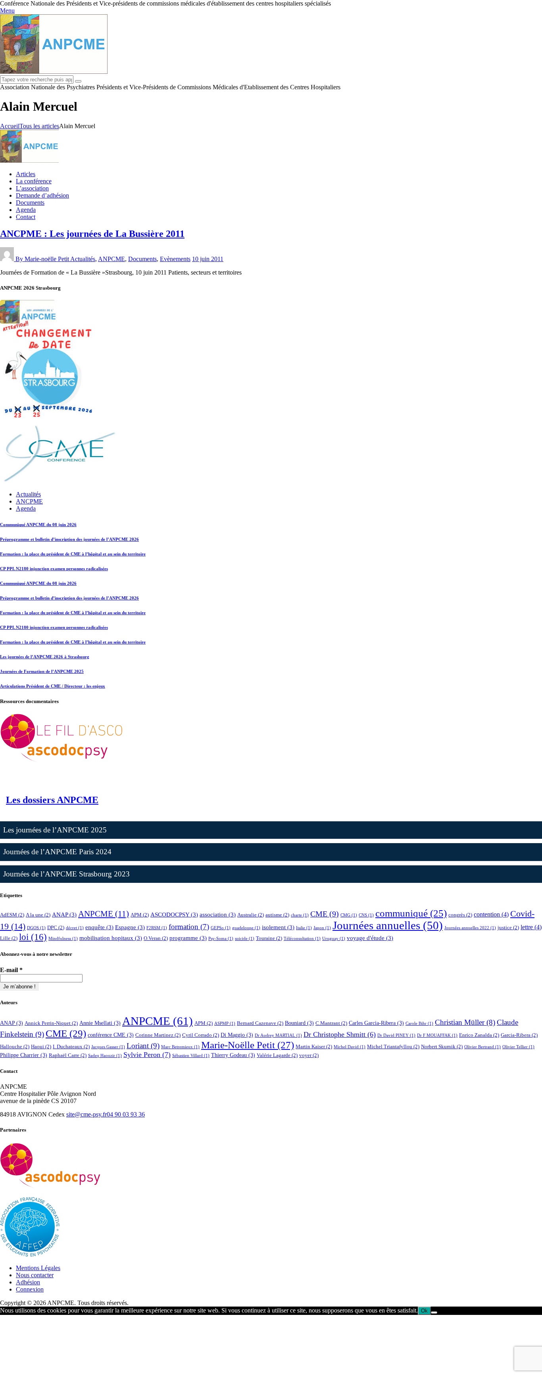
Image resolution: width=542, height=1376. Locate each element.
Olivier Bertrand (482, 1047)
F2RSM (156, 928)
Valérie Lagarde (277, 1055)
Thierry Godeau (233, 1055)
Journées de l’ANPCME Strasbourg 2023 (66, 874)
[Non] (434, 1312)
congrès (460, 915)
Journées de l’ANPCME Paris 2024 (57, 852)
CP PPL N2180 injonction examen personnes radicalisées (54, 568)
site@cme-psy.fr (86, 1114)
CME (324, 913)
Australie (250, 915)
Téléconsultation (302, 938)
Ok (424, 1311)
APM (140, 915)
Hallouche (14, 1046)
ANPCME (111, 259)
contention (491, 914)
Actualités (82, 259)
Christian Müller (465, 1022)
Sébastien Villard (190, 1055)
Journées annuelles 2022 (470, 928)
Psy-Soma (220, 938)
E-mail (11, 970)
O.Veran (156, 938)
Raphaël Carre (67, 1055)
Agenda (26, 508)
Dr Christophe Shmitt (340, 1034)
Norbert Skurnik (442, 1046)
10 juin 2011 (207, 259)
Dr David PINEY (396, 1035)
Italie (304, 928)
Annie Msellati (100, 1023)
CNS (366, 915)
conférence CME (111, 1035)
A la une (38, 915)
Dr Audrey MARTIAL (278, 1035)
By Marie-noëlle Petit (42, 259)
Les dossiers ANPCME (52, 800)
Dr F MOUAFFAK (437, 1035)
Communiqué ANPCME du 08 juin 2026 (38, 524)
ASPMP (224, 1023)
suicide (244, 938)
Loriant (143, 1046)
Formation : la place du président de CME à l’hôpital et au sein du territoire (73, 554)
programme (188, 938)
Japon (322, 928)
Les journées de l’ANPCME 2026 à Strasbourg (44, 656)
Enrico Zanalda (479, 1035)
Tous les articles (39, 126)
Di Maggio (237, 1035)
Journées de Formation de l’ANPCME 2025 (42, 671)
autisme (277, 915)
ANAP (64, 914)
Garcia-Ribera (519, 1035)
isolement (278, 927)
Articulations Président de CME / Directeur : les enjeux (52, 686)
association (218, 914)
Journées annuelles (388, 925)
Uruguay (333, 938)
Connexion (30, 1289)
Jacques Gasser (108, 1047)
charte (300, 915)
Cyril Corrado (200, 1035)
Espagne (130, 927)
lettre (531, 927)
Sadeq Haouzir (105, 1055)
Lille (8, 938)
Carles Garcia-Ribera (376, 1023)
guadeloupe (246, 928)
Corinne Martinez (158, 1035)
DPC (55, 927)
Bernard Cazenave (260, 1023)
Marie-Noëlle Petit (247, 1045)
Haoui (41, 1046)
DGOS (36, 928)
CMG (348, 915)
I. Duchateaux (71, 1046)
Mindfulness (63, 938)
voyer (309, 1055)
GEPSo (221, 928)
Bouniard (299, 1023)
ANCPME (29, 501)
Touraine (269, 938)
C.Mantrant (331, 1023)
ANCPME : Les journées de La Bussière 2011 (92, 234)
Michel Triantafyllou (393, 1046)
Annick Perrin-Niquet (51, 1023)
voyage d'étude (370, 938)
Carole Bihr (419, 1023)
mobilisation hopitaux (110, 938)
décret (75, 928)
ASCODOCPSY (174, 914)
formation (189, 926)
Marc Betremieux (180, 1047)
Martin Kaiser (314, 1046)
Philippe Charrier (23, 1055)
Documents (142, 259)
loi (33, 937)
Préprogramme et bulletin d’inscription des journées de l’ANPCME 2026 (69, 539)
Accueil (9, 126)
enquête (99, 927)
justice (508, 927)
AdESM (12, 915)
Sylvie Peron (147, 1055)
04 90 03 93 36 (126, 1114)
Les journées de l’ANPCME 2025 (55, 830)
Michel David (349, 1047)
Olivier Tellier (518, 1047)
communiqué (411, 913)
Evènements (175, 259)
